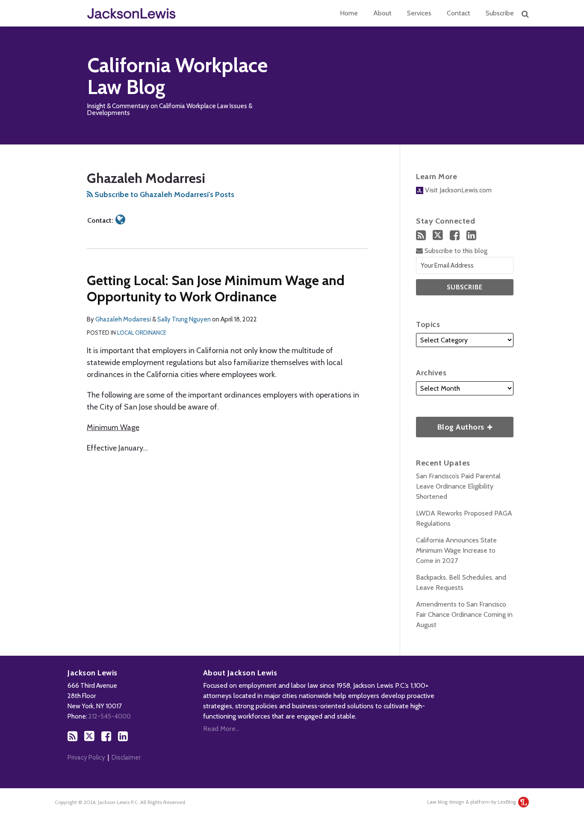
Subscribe (500, 13)
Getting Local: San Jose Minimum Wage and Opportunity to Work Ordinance (216, 288)
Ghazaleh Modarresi (123, 319)
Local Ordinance (141, 332)
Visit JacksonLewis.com (457, 190)
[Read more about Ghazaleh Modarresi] (120, 219)
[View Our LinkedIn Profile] (471, 235)
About (382, 13)
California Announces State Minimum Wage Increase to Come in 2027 (456, 550)
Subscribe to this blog (455, 251)
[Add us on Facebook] (455, 235)
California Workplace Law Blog (177, 76)
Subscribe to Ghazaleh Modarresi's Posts (163, 194)
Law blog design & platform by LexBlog (472, 801)
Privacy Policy (86, 757)
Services (419, 13)
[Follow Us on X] (438, 235)
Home (349, 13)
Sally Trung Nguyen (184, 319)
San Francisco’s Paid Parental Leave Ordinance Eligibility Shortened (458, 486)
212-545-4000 (109, 716)
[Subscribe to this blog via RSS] (421, 235)
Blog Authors (451, 424)
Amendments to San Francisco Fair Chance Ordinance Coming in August (464, 614)
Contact (458, 13)
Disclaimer (126, 757)
